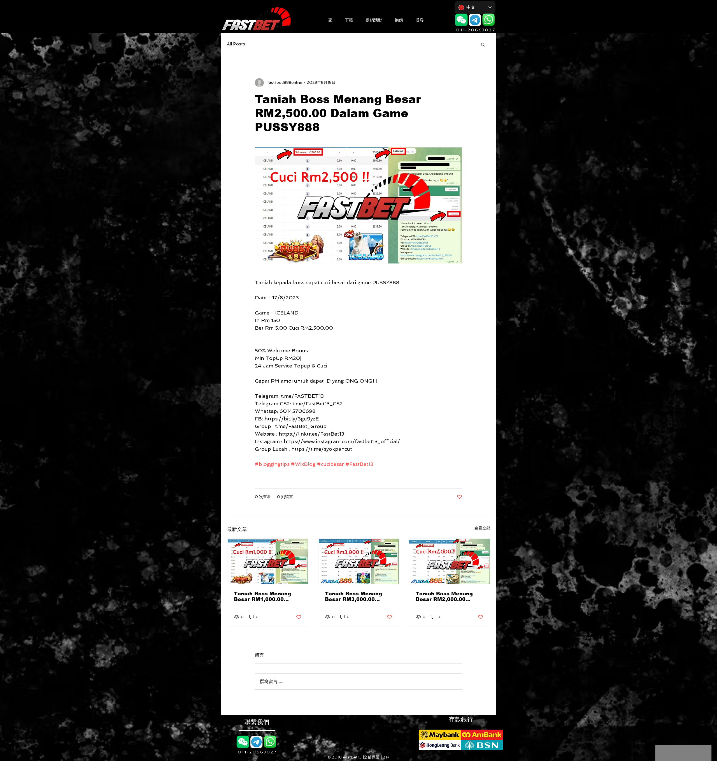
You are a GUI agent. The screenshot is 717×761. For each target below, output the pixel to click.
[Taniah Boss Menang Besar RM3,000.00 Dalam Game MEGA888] (358, 561)
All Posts (236, 44)
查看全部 (482, 528)
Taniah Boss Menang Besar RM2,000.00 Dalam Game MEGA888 (447, 596)
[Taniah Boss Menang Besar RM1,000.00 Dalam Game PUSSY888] (267, 561)
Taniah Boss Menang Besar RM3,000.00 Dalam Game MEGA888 (356, 596)
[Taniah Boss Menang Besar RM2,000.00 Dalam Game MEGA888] (449, 561)
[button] (349, 19)
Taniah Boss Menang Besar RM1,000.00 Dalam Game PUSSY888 (267, 596)
